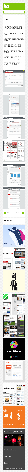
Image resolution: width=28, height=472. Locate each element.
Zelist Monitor (6, 459)
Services (10, 67)
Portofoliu (12, 20)
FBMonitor (6, 461)
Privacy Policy (6, 463)
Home (9, 20)
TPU (5, 462)
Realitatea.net (18, 212)
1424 (8, 212)
